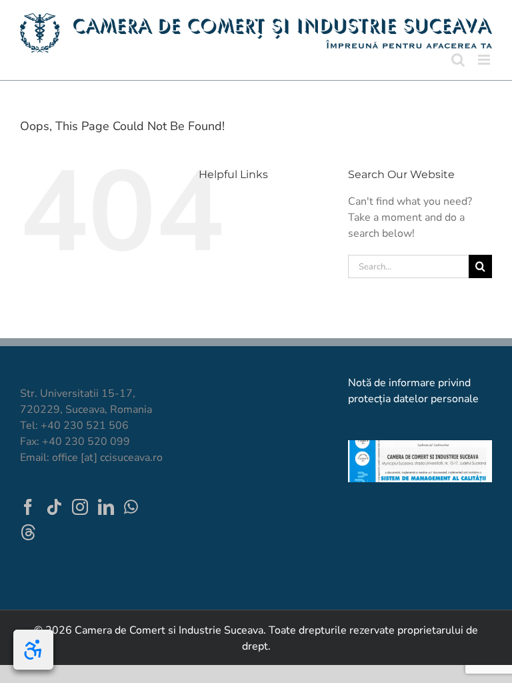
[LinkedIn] (106, 507)
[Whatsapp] (131, 507)
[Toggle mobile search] (458, 60)
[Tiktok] (54, 507)
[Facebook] (28, 507)
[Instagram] (80, 507)
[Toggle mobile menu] (485, 60)
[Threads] (28, 532)
